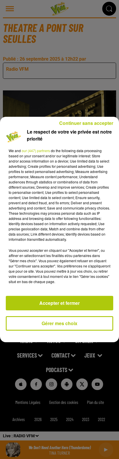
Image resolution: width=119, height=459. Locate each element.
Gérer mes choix (59, 323)
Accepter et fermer (59, 303)
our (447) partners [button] (36, 150)
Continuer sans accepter (86, 123)
